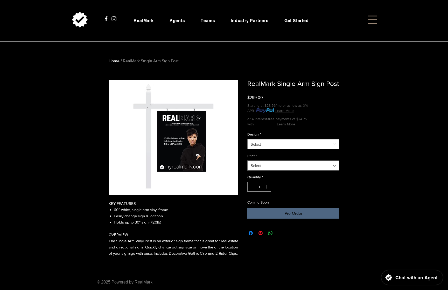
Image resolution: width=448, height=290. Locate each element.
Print (252, 156)
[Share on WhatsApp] (270, 233)
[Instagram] (114, 19)
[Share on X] (280, 233)
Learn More (284, 111)
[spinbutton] (259, 186)
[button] (372, 20)
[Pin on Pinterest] (260, 233)
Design (254, 134)
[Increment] (267, 186)
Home (114, 61)
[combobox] (293, 144)
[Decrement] (251, 186)
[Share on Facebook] (251, 233)
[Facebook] (106, 19)
